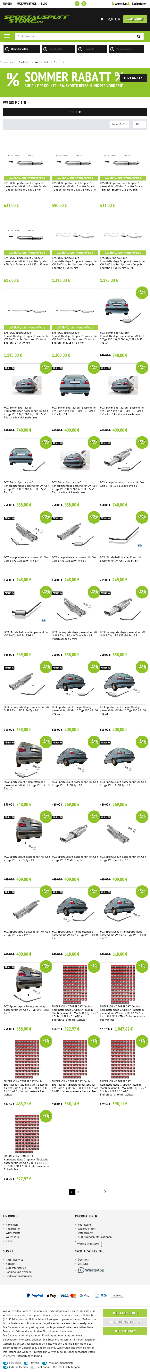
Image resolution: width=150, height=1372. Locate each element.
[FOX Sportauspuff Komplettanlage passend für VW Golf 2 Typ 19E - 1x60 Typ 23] (123, 684)
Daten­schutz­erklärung (29, 1356)
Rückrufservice (27, 4)
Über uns (83, 1260)
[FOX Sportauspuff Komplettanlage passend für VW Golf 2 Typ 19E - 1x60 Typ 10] (75, 684)
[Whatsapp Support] (83, 3)
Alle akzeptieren (125, 1313)
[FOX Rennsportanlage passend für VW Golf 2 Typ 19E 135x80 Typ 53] (123, 609)
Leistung (83, 1264)
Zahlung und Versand (19, 1272)
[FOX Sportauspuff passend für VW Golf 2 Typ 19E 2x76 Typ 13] (123, 833)
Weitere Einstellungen (66, 1367)
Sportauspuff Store (37, 19)
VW (36, 62)
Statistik (34, 1363)
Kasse (9, 1241)
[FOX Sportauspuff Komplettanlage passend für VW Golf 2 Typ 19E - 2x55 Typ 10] (27, 759)
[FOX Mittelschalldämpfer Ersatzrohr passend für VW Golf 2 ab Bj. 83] (123, 534)
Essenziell (15, 1363)
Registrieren (13, 1229)
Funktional (43, 1367)
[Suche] (139, 36)
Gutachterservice (16, 1268)
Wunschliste (13, 1233)
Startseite (22, 62)
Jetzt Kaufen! (134, 78)
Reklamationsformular (19, 1276)
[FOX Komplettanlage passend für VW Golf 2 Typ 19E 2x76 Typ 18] (75, 534)
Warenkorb (135, 19)
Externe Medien (18, 1367)
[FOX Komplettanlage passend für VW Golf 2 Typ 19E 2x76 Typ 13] (27, 534)
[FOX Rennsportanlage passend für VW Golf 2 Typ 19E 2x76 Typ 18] (27, 684)
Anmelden (12, 1225)
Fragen (7, 4)
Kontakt (10, 1264)
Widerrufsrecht (87, 1229)
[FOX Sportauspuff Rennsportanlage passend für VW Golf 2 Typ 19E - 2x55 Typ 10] (27, 983)
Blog (44, 4)
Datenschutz (85, 1233)
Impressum (84, 1225)
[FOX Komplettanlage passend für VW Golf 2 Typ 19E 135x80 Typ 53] (123, 459)
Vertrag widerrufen (88, 1244)
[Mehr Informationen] (75, 1295)
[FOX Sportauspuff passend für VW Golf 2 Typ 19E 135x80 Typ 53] (75, 833)
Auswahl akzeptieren (125, 1322)
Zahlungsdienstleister (61, 1363)
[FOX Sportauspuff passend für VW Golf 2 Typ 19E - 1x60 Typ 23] (123, 759)
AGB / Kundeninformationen (95, 1237)
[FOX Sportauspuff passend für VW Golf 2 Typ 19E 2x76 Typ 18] (27, 908)
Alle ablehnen (125, 1331)
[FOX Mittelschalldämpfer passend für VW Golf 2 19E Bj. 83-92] (27, 609)
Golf (46, 62)
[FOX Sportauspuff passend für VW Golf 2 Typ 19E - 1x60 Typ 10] (75, 759)
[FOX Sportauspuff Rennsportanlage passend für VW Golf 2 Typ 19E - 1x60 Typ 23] (123, 908)
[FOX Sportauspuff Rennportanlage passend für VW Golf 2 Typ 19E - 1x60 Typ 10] (75, 908)
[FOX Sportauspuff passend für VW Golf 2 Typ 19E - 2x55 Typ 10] (27, 833)
